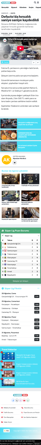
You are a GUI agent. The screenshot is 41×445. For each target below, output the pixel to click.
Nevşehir (5, 7)
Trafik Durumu (8, 412)
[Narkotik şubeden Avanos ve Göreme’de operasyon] (30, 212)
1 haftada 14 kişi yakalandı (30, 185)
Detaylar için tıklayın (20, 281)
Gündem (22, 7)
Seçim (31, 7)
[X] (17, 400)
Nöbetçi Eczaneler (10, 408)
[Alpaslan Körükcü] (6, 159)
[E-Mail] (14, 162)
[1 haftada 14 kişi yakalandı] (30, 179)
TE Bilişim (25, 437)
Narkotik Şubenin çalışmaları (27, 203)
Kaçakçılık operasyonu (9, 219)
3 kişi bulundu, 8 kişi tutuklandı (8, 186)
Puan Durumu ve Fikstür (32, 412)
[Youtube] (24, 400)
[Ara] (35, 2)
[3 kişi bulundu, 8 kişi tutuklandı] (11, 179)
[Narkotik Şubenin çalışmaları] (30, 196)
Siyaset (14, 7)
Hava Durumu (28, 408)
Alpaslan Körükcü (19, 158)
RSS (7, 431)
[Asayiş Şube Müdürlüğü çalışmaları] (11, 196)
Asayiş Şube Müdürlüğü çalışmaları (9, 203)
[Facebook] (13, 400)
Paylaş (6, 62)
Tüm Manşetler (9, 417)
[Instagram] (20, 400)
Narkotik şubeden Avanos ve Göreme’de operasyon (29, 220)
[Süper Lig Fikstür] (38, 288)
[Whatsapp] (28, 400)
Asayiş (13, 13)
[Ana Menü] (38, 2)
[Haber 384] (8, 2)
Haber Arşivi (8, 422)
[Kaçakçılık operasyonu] (11, 212)
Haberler (4, 13)
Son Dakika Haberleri (30, 417)
